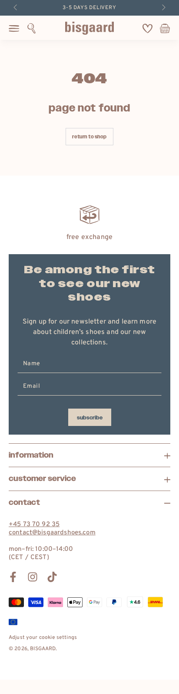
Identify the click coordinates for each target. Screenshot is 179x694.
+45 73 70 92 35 (34, 524)
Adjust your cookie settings (43, 637)
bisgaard (43, 648)
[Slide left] (16, 8)
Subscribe (90, 418)
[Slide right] (163, 8)
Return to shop (89, 137)
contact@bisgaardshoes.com (52, 533)
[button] (31, 28)
